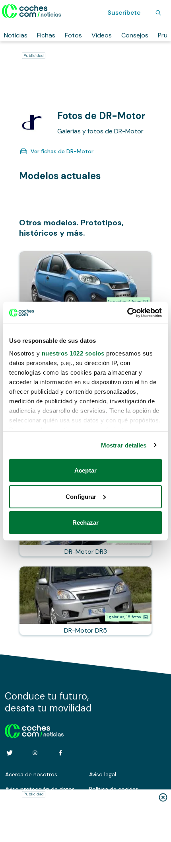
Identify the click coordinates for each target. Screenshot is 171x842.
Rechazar (85, 522)
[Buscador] (158, 13)
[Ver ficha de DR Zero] (85, 285)
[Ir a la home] (31, 11)
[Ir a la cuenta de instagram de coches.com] (35, 753)
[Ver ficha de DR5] (85, 601)
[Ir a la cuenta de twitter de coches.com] (9, 753)
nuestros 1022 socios (73, 353)
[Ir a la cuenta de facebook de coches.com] (60, 753)
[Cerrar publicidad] (163, 797)
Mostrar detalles (124, 445)
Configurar (81, 496)
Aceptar (85, 470)
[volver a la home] (34, 729)
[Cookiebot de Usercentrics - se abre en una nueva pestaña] (127, 312)
